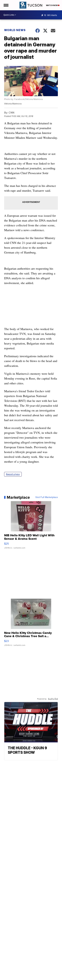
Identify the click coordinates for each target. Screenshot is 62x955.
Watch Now (52, 5)
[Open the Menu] (6, 5)
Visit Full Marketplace (46, 497)
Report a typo (13, 474)
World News (15, 30)
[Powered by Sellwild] (53, 699)
